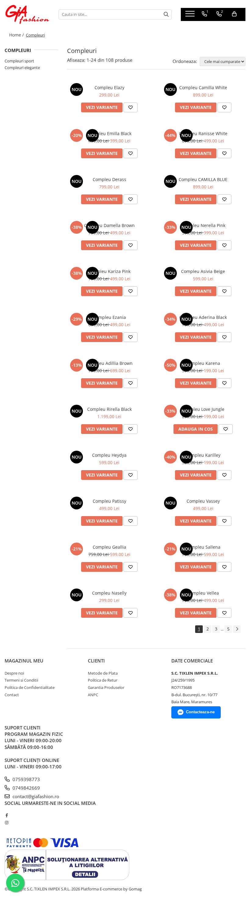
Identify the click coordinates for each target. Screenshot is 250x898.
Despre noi (14, 673)
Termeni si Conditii (21, 680)
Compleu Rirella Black (109, 409)
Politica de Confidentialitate (30, 687)
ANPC (93, 694)
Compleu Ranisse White (203, 133)
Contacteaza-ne (200, 712)
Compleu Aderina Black (203, 317)
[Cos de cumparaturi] (234, 14)
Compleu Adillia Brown (109, 363)
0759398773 (25, 779)
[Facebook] (7, 815)
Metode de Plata (103, 673)
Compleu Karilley (203, 455)
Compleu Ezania (109, 317)
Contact (12, 694)
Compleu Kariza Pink (109, 271)
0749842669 (25, 788)
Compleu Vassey (203, 501)
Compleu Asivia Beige (203, 271)
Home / (17, 35)
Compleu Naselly (109, 593)
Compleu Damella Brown (109, 225)
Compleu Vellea (203, 593)
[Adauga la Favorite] (130, 107)
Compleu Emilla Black (109, 133)
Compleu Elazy (109, 87)
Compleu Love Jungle (203, 409)
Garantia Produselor (106, 687)
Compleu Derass (109, 179)
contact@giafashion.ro (35, 796)
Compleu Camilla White (203, 87)
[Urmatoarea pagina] (237, 629)
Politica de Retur (102, 680)
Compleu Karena (203, 363)
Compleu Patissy (109, 501)
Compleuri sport (19, 61)
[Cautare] (166, 14)
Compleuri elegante (22, 67)
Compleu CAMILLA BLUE (203, 179)
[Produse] (190, 15)
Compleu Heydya (109, 455)
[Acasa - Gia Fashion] (27, 14)
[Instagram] (7, 822)
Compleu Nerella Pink (203, 225)
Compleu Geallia (109, 547)
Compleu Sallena (203, 547)
